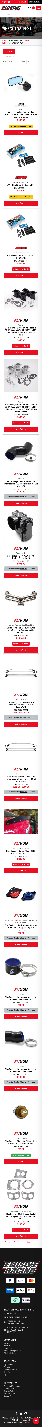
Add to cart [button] (21, 133)
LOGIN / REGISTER (34, 2)
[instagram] (5, 2)
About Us (7, 1346)
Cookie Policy (9, 1396)
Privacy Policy (9, 1389)
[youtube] (9, 2)
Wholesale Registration (12, 1351)
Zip (5, 1375)
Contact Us (8, 1348)
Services (7, 1343)
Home (4, 41)
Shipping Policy (10, 1394)
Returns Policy (9, 1391)
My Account (8, 1365)
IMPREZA (6, 43)
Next (28, 1242)
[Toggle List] (18, 62)
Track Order (8, 1367)
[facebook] (2, 2)
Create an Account (10, 1370)
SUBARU (28, 41)
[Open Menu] (38, 8)
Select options (21, 503)
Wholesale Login (10, 1353)
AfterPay (7, 1372)
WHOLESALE (22, 2)
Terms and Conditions (12, 1386)
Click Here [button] (23, 497)
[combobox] (12, 62)
